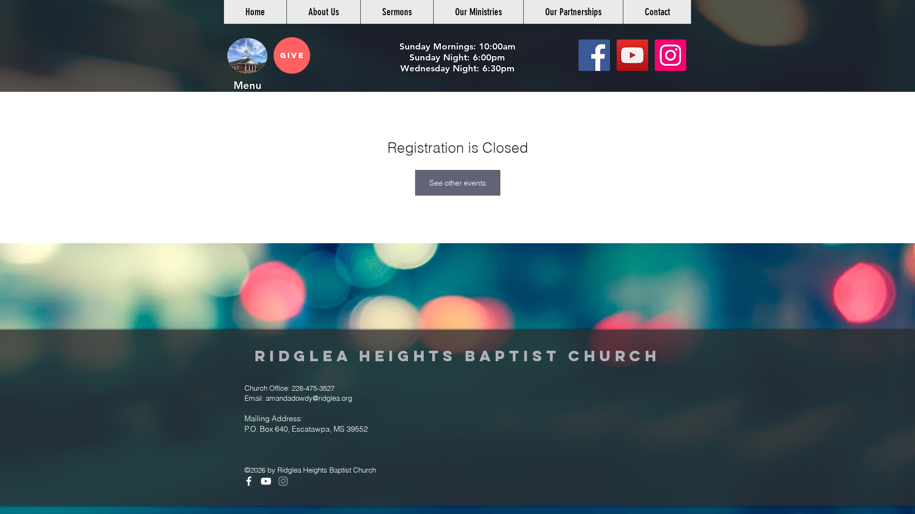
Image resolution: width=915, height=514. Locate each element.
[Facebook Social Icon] (594, 55)
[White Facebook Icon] (249, 481)
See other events (457, 183)
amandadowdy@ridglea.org (308, 398)
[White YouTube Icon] (266, 481)
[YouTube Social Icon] (632, 55)
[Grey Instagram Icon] (283, 481)
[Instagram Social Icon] (670, 55)
